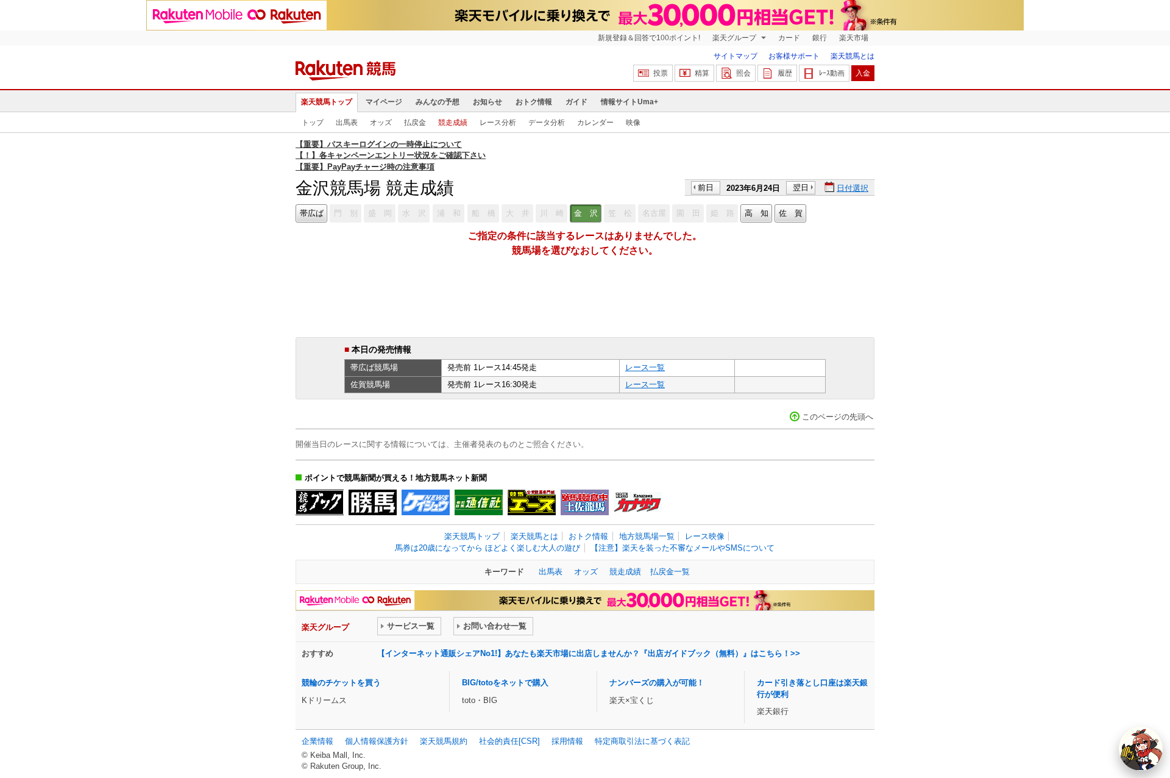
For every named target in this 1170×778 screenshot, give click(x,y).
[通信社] (479, 502)
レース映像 (705, 536)
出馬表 (347, 122)
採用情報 (567, 741)
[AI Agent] (1141, 749)
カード (789, 38)
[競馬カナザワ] (638, 502)
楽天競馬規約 (443, 741)
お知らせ (487, 102)
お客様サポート (794, 56)
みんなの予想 (437, 102)
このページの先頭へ (837, 416)
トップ (313, 122)
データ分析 (546, 122)
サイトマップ (735, 56)
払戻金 (415, 122)
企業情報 (317, 741)
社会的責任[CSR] (509, 741)
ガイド (576, 102)
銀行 (819, 38)
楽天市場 (853, 38)
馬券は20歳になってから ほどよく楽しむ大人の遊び (487, 547)
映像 (633, 122)
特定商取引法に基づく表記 (642, 741)
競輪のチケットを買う (341, 682)
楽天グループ (735, 38)
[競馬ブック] (320, 502)
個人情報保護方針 (376, 741)
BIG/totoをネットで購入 (505, 682)
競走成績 (452, 122)
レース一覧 (645, 367)
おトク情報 (534, 102)
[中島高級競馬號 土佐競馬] (585, 502)
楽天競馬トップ (326, 102)
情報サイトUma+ (629, 102)
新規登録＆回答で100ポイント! (649, 38)
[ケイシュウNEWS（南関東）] (426, 502)
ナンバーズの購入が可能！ (656, 682)
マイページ (384, 102)
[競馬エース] (532, 502)
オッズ (381, 122)
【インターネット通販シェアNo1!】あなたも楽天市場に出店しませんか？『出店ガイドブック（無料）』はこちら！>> (588, 653)
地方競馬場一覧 (647, 536)
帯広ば (312, 213)
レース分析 (498, 122)
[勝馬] (373, 502)
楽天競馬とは (852, 56)
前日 (706, 187)
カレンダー (595, 122)
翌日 (801, 187)
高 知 (756, 213)
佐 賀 (791, 213)
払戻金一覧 (670, 571)
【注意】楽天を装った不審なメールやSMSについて (682, 547)
